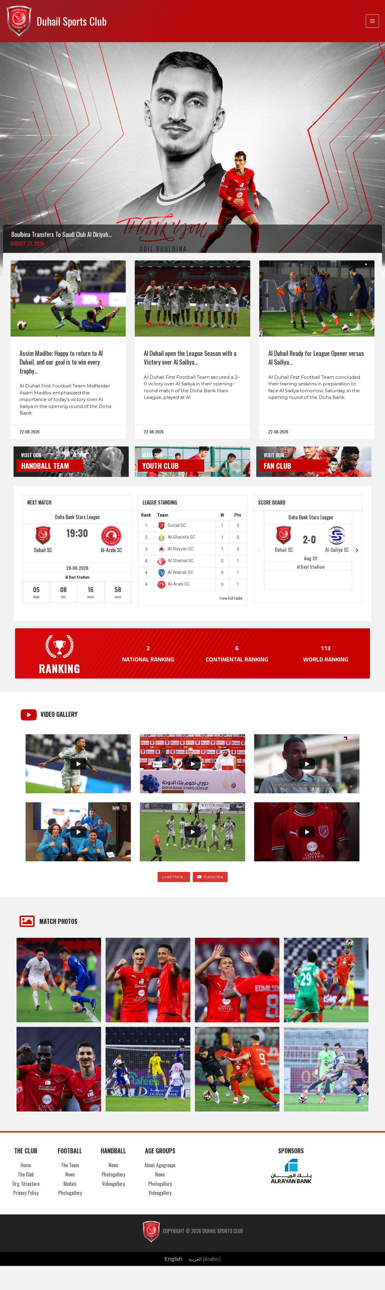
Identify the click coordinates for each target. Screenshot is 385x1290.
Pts (237, 515)
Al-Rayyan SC (181, 548)
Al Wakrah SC (180, 572)
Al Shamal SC (181, 560)
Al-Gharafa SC (181, 537)
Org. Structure (25, 1183)
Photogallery (70, 1192)
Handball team (45, 465)
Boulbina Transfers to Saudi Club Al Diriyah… (61, 234)
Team (162, 515)
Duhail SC (43, 550)
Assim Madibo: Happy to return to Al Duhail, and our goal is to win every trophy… (61, 361)
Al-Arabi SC (111, 550)
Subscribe (213, 876)
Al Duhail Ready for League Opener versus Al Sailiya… (316, 357)
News (70, 1174)
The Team (70, 1165)
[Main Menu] (372, 21)
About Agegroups (160, 1165)
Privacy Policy (25, 1192)
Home (25, 1165)
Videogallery (113, 1183)
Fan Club (277, 465)
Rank (146, 515)
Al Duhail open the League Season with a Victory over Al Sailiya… (190, 357)
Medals (70, 1183)
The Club (26, 1174)
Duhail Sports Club (71, 21)
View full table (230, 598)
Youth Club (160, 465)
